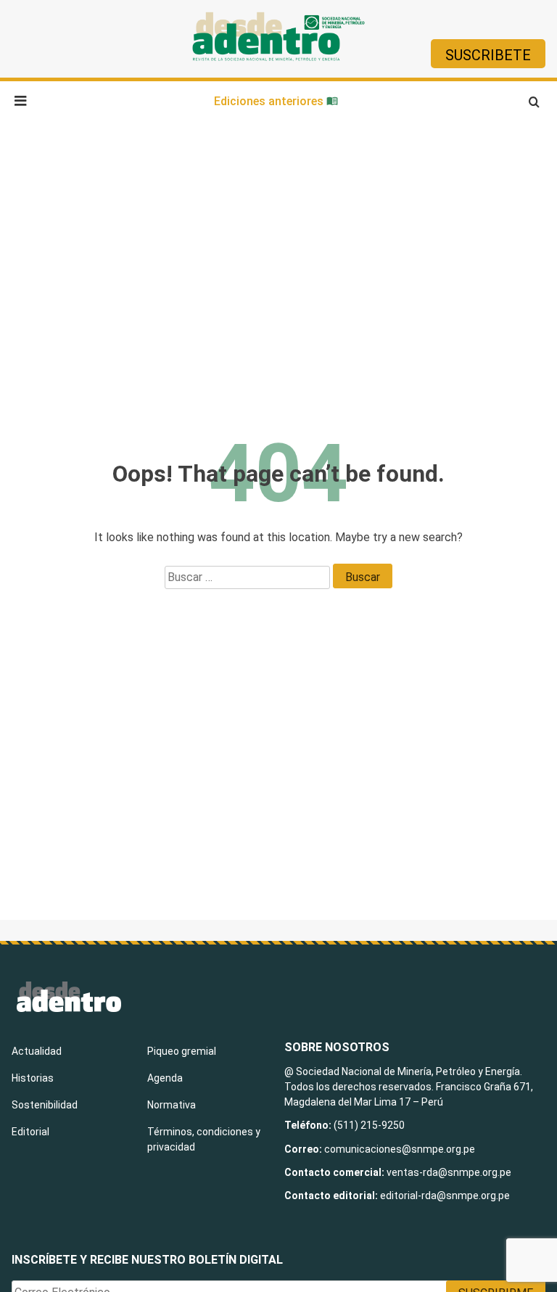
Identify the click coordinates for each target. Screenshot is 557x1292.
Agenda (165, 1078)
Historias (33, 1078)
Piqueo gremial (181, 1051)
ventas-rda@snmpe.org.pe (449, 1172)
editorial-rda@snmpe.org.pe (445, 1195)
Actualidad (37, 1051)
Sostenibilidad (45, 1105)
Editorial (30, 1131)
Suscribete (488, 55)
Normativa (171, 1105)
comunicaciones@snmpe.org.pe (400, 1149)
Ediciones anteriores (270, 101)
